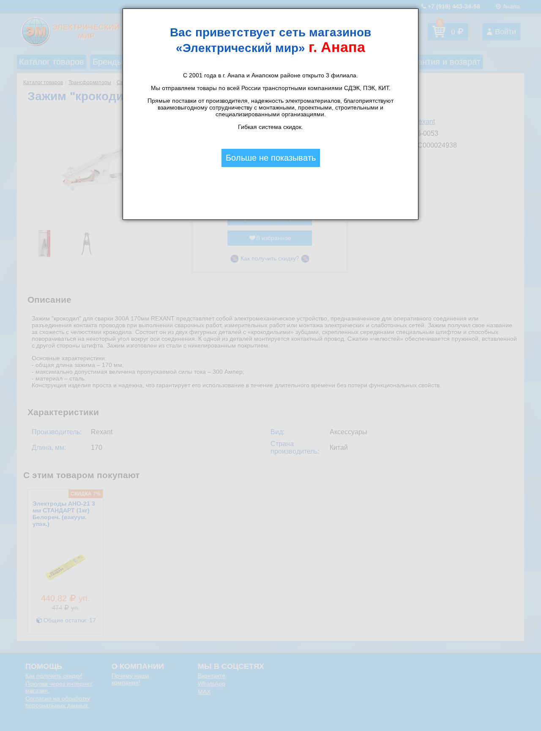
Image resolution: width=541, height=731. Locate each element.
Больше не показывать (271, 157)
